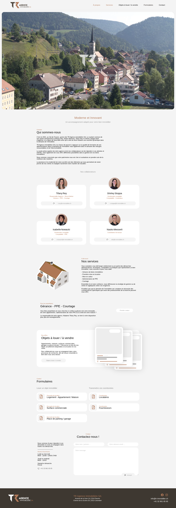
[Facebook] (162, 495)
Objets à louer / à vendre (128, 5)
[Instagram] (166, 495)
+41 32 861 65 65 (161, 501)
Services (109, 5)
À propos (96, 5)
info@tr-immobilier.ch (159, 499)
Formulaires (148, 5)
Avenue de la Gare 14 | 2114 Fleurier (87, 498)
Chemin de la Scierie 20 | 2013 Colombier (87, 500)
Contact (162, 5)
